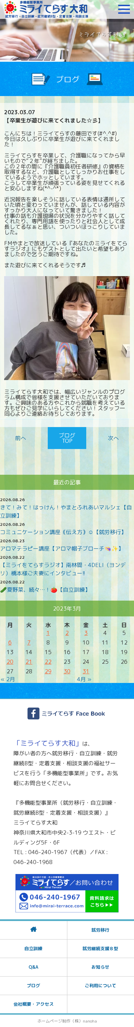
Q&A (33, 967)
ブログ (33, 985)
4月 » (84, 679)
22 (48, 661)
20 (10, 661)
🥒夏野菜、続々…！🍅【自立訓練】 (45, 589)
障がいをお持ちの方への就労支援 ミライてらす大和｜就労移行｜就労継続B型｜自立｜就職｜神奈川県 (46, 9)
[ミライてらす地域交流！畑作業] (22, 438)
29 (48, 671)
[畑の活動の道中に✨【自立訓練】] (112, 438)
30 (67, 671)
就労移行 (100, 930)
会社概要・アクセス (33, 1004)
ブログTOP (67, 438)
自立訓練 (33, 948)
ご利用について (100, 985)
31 (85, 671)
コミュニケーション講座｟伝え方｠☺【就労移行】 (63, 532)
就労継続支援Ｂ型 (100, 948)
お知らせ (100, 967)
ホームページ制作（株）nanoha (67, 1021)
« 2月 (8, 679)
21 (28, 661)
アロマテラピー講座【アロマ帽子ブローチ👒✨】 (62, 548)
